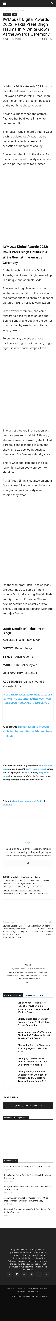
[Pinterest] (18, 45)
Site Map (43, 1288)
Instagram (30, 801)
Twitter (40, 801)
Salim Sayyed (8, 893)
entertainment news (33, 880)
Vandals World (43, 893)
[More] (30, 45)
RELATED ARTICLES (12, 995)
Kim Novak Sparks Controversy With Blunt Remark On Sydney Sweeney (27, 1210)
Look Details (37, 887)
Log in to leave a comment (28, 1105)
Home (5, 10)
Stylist (25, 893)
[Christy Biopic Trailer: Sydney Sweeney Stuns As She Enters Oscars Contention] (9, 1022)
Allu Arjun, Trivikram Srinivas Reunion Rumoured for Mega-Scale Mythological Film (33, 1061)
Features (7, 883)
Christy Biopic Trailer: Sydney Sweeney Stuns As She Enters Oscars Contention (33, 1022)
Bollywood (20, 10)
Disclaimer (21, 1291)
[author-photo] (28, 961)
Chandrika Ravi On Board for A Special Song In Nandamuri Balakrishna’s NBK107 (40, 930)
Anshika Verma (26, 877)
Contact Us (21, 1288)
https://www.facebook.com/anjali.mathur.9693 (28, 969)
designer (20, 880)
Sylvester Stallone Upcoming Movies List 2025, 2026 (27, 1167)
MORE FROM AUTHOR (34, 995)
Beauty (37, 877)
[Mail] (24, 1274)
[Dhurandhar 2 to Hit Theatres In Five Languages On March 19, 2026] (9, 1048)
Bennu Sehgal (9, 880)
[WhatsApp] (24, 45)
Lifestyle (27, 887)
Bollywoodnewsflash (36, 769)
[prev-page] (4, 1088)
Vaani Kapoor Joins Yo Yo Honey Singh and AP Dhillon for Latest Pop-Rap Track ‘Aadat (34, 1035)
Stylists (32, 893)
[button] (4, 3)
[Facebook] (5, 45)
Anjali (7, 39)
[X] (11, 45)
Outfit (22, 890)
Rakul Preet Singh (34, 890)
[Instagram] (17, 1274)
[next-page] (8, 1088)
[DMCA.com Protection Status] (28, 1317)
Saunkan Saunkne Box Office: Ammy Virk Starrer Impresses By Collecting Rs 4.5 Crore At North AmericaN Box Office (15, 932)
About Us (10, 1288)
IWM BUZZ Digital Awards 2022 (24, 883)
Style (18, 893)
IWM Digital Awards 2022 (12, 887)
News (12, 10)
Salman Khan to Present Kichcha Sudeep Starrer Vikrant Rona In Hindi (27, 731)
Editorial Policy (33, 1291)
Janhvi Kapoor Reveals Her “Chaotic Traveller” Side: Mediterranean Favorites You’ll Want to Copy (26, 1199)
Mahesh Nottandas (10, 890)
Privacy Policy (32, 1288)
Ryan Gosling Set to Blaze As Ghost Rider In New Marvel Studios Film (28, 1176)
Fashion (46, 880)
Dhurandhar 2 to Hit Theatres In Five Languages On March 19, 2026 (34, 1048)
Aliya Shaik (14, 877)
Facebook (18, 801)
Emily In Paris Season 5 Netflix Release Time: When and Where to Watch (28, 1188)
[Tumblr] (39, 1274)
